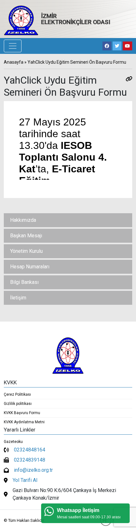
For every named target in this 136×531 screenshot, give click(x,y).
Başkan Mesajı (26, 236)
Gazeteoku (13, 441)
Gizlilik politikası (18, 403)
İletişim (18, 298)
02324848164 (29, 450)
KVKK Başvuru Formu (22, 413)
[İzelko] (21, 20)
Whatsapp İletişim (78, 510)
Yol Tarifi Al (25, 480)
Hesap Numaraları (29, 267)
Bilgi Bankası (24, 282)
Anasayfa (13, 62)
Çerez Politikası (17, 394)
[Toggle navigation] (13, 46)
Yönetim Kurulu (26, 251)
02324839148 (29, 460)
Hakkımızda (23, 220)
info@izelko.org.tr (33, 470)
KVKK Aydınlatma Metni (24, 422)
